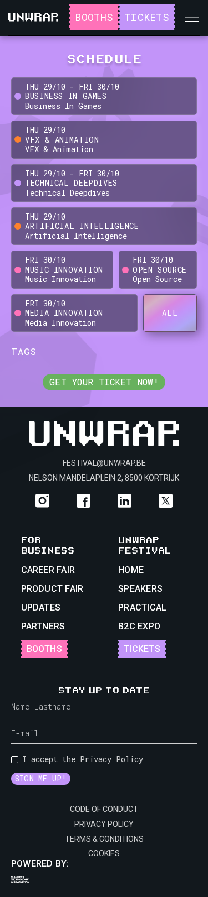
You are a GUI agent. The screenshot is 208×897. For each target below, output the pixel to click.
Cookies (104, 853)
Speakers (140, 588)
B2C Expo (139, 626)
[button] (191, 17)
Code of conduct (104, 809)
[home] (33, 17)
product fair (52, 588)
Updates (41, 607)
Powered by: (40, 863)
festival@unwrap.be (104, 462)
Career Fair (48, 570)
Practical (142, 607)
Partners (43, 626)
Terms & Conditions (104, 839)
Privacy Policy (111, 759)
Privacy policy (104, 824)
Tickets (146, 17)
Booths (94, 17)
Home (131, 570)
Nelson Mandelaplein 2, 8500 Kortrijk (104, 477)
